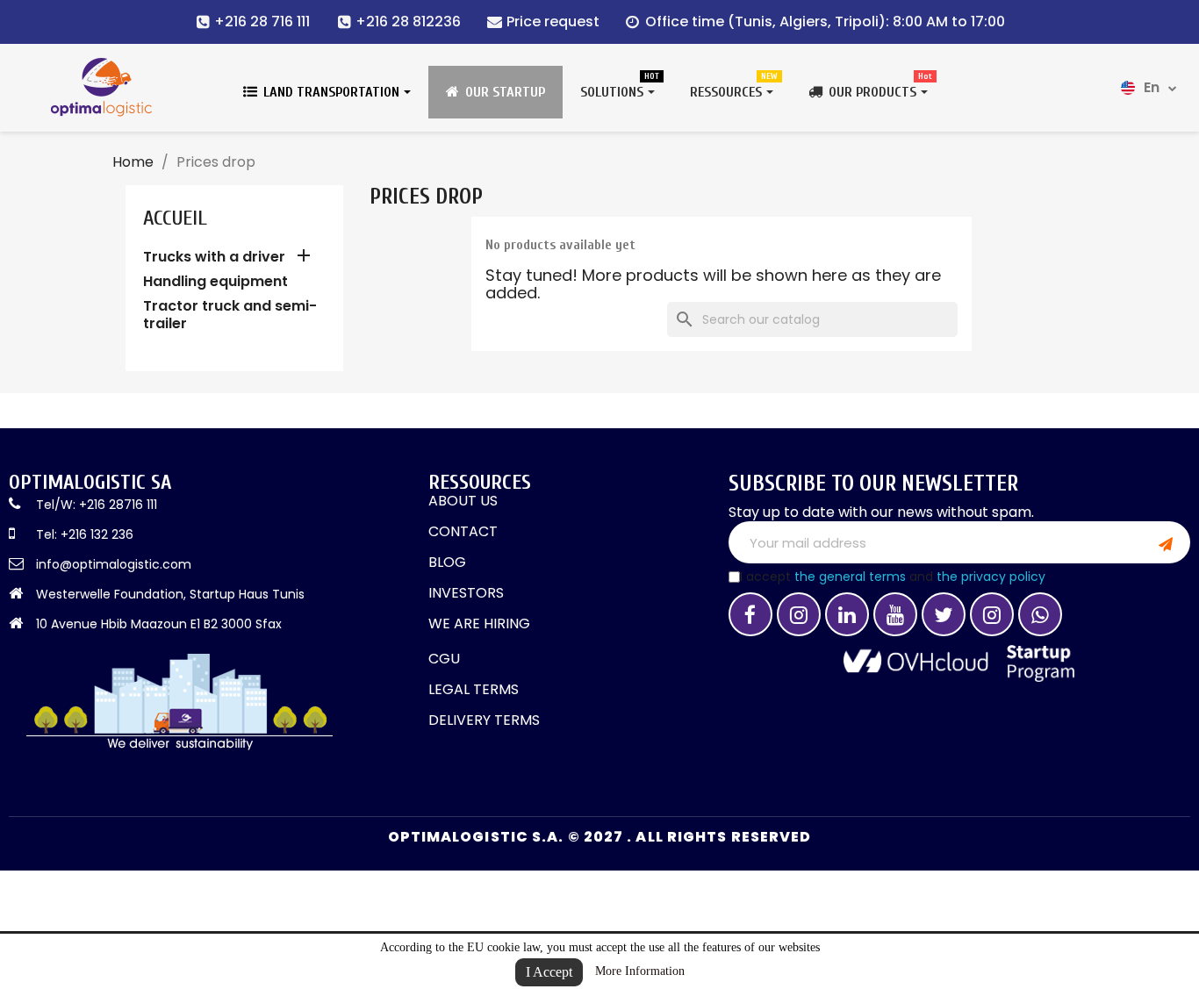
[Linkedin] (847, 614)
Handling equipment (215, 282)
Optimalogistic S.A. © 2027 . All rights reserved (600, 837)
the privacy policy (991, 576)
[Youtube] (895, 614)
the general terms (850, 576)
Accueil (175, 218)
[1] (1165, 542)
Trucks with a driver (214, 257)
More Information (640, 971)
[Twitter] (944, 614)
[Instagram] (799, 614)
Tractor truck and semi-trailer (230, 315)
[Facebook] (750, 614)
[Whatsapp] (1040, 614)
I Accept (549, 971)
